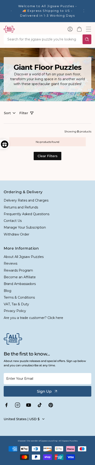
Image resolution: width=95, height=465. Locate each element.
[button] (79, 29)
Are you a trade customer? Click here (33, 318)
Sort (7, 113)
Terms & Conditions (19, 297)
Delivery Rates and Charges (26, 200)
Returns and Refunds (21, 207)
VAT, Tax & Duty (16, 304)
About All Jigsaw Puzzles (24, 257)
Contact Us (13, 221)
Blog (7, 291)
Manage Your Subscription (25, 227)
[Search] (87, 39)
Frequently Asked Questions (26, 214)
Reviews (10, 263)
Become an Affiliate (20, 277)
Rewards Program (18, 270)
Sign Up (44, 391)
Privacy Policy (15, 311)
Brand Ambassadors (20, 284)
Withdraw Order (16, 234)
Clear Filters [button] (47, 156)
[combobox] (42, 39)
